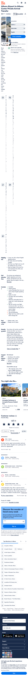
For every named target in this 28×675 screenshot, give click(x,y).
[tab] (9, 541)
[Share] (25, 14)
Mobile (4, 632)
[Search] (18, 3)
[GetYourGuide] (3, 3)
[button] (6, 14)
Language (4, 617)
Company (4, 644)
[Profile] (25, 3)
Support (4, 641)
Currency (4, 624)
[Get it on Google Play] (7, 636)
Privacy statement (15, 535)
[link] (11, 397)
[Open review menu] (25, 440)
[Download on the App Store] (19, 636)
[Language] (21, 3)
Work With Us (5, 648)
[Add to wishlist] (19, 385)
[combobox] (15, 433)
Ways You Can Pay (7, 650)
